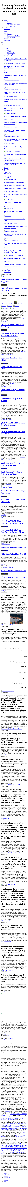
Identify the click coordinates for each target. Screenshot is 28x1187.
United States (10, 54)
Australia (9, 50)
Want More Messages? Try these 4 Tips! (14, 182)
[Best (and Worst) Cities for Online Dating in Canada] (10, 96)
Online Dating (7, 173)
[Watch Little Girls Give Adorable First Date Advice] (11, 191)
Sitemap (6, 1180)
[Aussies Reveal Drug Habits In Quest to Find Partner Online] (11, 55)
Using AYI (9, 176)
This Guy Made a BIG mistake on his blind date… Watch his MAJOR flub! (15, 265)
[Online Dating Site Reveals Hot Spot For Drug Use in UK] (12, 105)
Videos (8, 178)
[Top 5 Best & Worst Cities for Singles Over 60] (9, 143)
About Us (6, 22)
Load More (3, 991)
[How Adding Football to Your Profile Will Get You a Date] (10, 231)
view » (5, 1034)
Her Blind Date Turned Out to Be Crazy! (14, 258)
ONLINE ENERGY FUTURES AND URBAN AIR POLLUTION (13, 1124)
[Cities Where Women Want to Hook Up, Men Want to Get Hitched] (15, 160)
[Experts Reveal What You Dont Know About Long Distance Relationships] (11, 136)
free (14, 1108)
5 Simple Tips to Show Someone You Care (15, 188)
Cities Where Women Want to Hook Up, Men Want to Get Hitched (14, 164)
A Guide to (7, 1111)
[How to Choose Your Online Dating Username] (9, 208)
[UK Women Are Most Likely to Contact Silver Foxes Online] (10, 127)
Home (5, 20)
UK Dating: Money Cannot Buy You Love (15, 116)
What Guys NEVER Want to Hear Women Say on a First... (12, 522)
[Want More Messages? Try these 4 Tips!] (10, 179)
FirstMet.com (7, 29)
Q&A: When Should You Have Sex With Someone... (13, 424)
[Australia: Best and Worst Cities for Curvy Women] (15, 72)
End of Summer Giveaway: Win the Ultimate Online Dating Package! (15, 227)
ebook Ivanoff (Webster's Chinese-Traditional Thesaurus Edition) (13, 1137)
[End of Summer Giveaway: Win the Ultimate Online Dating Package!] (10, 223)
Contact (6, 27)
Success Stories (7, 272)
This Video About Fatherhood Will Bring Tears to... (12, 326)
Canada (9, 51)
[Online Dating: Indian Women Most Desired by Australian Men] (11, 80)
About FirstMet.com (12, 23)
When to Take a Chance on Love (13, 571)
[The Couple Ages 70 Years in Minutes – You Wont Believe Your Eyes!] (9, 247)
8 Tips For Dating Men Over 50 (13, 547)
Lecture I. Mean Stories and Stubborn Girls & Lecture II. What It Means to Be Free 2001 (13, 1127)
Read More (21, 318)
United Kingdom (11, 53)
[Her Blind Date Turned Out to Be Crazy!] (13, 255)
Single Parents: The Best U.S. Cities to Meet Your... (12, 464)
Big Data (6, 48)
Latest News (7, 172)
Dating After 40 (7, 169)
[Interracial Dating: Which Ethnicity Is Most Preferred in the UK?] (8, 119)
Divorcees (6, 170)
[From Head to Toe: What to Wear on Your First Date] (8, 199)
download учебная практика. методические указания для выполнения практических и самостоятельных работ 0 (13, 1118)
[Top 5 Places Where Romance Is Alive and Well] (13, 151)
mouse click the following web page (14, 1128)
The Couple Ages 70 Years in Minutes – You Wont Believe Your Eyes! (15, 251)
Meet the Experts (11, 26)
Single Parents (7, 270)
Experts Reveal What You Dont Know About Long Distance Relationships (15, 140)
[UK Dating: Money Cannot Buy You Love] (10, 113)
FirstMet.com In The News (13, 24)
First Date (9, 175)
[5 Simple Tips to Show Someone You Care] (14, 185)
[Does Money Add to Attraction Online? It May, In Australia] (14, 63)
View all (6, 87)
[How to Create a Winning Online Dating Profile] (7, 216)
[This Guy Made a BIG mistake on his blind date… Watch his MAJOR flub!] (7, 261)
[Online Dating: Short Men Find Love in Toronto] (12, 89)
